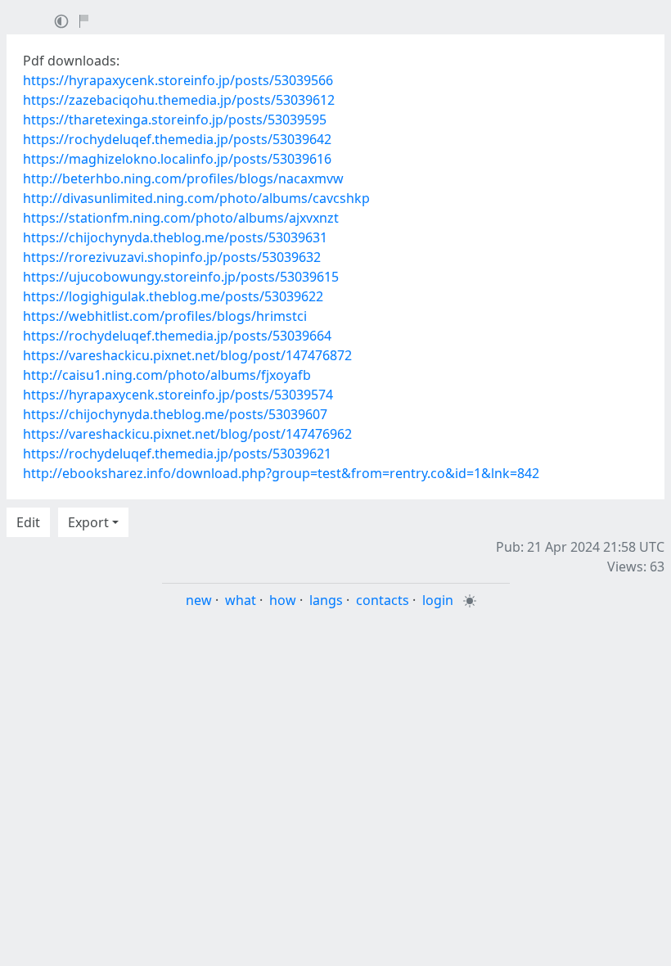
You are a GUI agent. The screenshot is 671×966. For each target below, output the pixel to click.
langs (326, 600)
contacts (382, 600)
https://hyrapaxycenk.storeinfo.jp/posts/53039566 (178, 80)
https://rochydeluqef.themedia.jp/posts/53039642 (177, 139)
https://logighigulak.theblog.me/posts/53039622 (173, 296)
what (240, 600)
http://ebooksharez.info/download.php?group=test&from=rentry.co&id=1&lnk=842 (281, 473)
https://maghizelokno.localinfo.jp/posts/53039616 (177, 159)
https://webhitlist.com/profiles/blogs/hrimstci (165, 316)
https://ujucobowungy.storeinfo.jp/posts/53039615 (181, 277)
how (282, 600)
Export (88, 522)
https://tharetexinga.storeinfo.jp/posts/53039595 (174, 120)
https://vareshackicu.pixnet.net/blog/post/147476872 (187, 355)
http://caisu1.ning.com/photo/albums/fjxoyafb (167, 375)
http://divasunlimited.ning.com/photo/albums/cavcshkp (196, 198)
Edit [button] (28, 522)
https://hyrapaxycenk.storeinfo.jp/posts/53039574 (178, 395)
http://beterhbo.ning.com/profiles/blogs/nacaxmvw (183, 178)
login (437, 600)
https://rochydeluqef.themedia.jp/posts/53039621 (177, 454)
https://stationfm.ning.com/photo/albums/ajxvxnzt (181, 218)
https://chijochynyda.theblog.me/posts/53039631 (175, 237)
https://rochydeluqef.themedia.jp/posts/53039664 (177, 336)
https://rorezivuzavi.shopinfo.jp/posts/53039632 (172, 257)
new (199, 600)
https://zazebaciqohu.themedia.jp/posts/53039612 (179, 100)
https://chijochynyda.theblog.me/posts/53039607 (175, 414)
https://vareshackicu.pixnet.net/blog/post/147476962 (187, 434)
